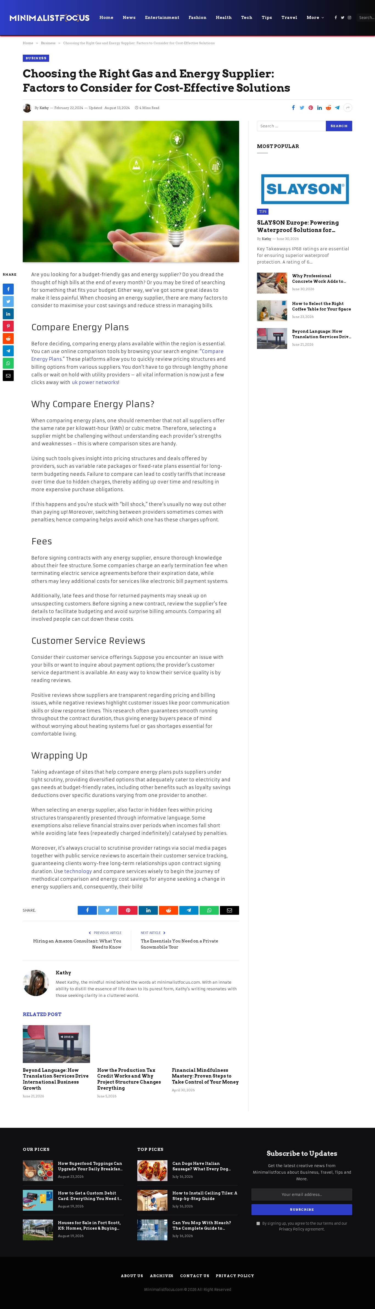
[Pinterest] (8, 326)
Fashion (197, 17)
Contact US (194, 1276)
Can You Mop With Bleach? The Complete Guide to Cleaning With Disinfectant (202, 1226)
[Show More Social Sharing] (347, 107)
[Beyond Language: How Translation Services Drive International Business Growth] (56, 1044)
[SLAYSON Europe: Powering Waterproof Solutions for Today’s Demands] (304, 188)
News (129, 17)
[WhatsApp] (8, 363)
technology (78, 871)
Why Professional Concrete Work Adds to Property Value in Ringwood (317, 279)
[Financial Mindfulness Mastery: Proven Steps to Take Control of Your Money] (205, 1044)
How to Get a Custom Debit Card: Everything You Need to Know (90, 1196)
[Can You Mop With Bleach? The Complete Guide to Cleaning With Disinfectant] (152, 1230)
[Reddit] (8, 338)
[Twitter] (8, 301)
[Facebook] (8, 289)
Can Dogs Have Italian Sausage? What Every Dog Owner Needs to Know (200, 1166)
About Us (132, 1276)
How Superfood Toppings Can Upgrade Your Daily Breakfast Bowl (90, 1166)
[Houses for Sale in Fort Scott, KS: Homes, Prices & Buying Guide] (38, 1230)
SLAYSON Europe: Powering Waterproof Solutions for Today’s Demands (298, 226)
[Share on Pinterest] (311, 107)
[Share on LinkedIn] (319, 107)
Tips (267, 17)
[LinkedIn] (8, 314)
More (313, 17)
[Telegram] (8, 351)
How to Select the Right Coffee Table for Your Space (321, 306)
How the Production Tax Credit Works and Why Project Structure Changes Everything (129, 1079)
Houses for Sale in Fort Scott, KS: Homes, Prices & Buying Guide (89, 1226)
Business (36, 58)
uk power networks (95, 382)
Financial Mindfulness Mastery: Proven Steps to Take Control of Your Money (205, 1076)
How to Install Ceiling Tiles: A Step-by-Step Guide (204, 1196)
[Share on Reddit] (328, 107)
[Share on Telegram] (337, 107)
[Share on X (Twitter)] (302, 107)
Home (106, 17)
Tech (246, 17)
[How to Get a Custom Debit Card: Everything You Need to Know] (38, 1200)
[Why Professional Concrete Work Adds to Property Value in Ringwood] (272, 283)
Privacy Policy (291, 1229)
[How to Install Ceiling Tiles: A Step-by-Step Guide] (152, 1200)
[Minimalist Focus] (49, 17)
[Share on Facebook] (293, 107)
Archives (161, 1276)
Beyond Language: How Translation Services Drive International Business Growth (56, 1079)
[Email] (8, 375)
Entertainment (162, 17)
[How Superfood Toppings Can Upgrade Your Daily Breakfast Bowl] (38, 1170)
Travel (289, 17)
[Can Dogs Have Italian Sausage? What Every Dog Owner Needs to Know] (152, 1170)
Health (224, 17)
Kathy (44, 108)
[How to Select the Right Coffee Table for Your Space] (272, 310)
